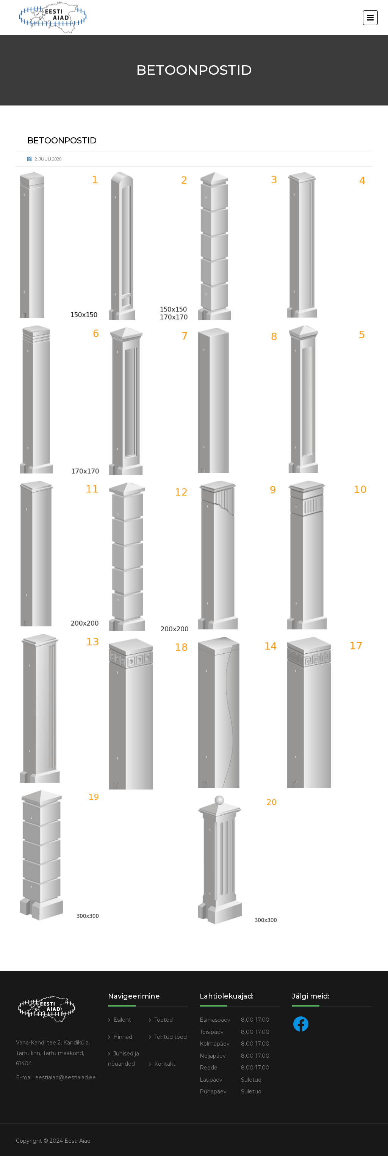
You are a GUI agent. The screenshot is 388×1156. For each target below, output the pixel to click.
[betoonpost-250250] (60, 708)
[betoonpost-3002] (149, 714)
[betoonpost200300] (60, 553)
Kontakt (164, 1063)
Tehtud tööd (170, 1036)
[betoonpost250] (238, 555)
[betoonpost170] (238, 246)
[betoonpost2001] (238, 400)
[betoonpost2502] (327, 555)
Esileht (122, 1019)
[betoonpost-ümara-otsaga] (149, 246)
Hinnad (122, 1036)
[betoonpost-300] (238, 712)
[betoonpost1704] (60, 399)
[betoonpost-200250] (149, 557)
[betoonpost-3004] (238, 860)
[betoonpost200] (149, 401)
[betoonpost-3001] (327, 712)
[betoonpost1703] (327, 399)
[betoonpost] (60, 245)
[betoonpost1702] (327, 245)
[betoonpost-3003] (60, 855)
